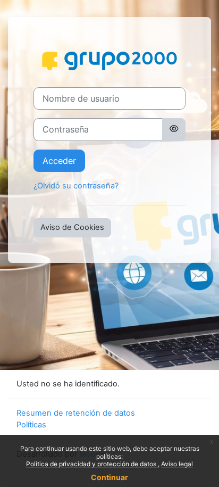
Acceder (59, 160)
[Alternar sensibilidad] (174, 129)
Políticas (31, 425)
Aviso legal (177, 464)
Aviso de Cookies (72, 227)
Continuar (109, 477)
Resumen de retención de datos (75, 413)
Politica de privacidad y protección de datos (92, 464)
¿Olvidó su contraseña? (76, 186)
